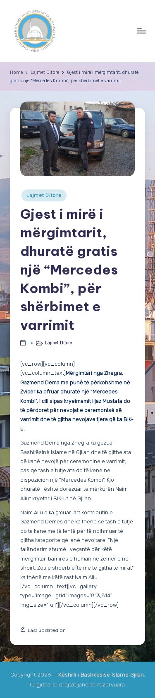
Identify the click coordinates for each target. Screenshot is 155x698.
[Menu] (141, 30)
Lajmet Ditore (43, 195)
